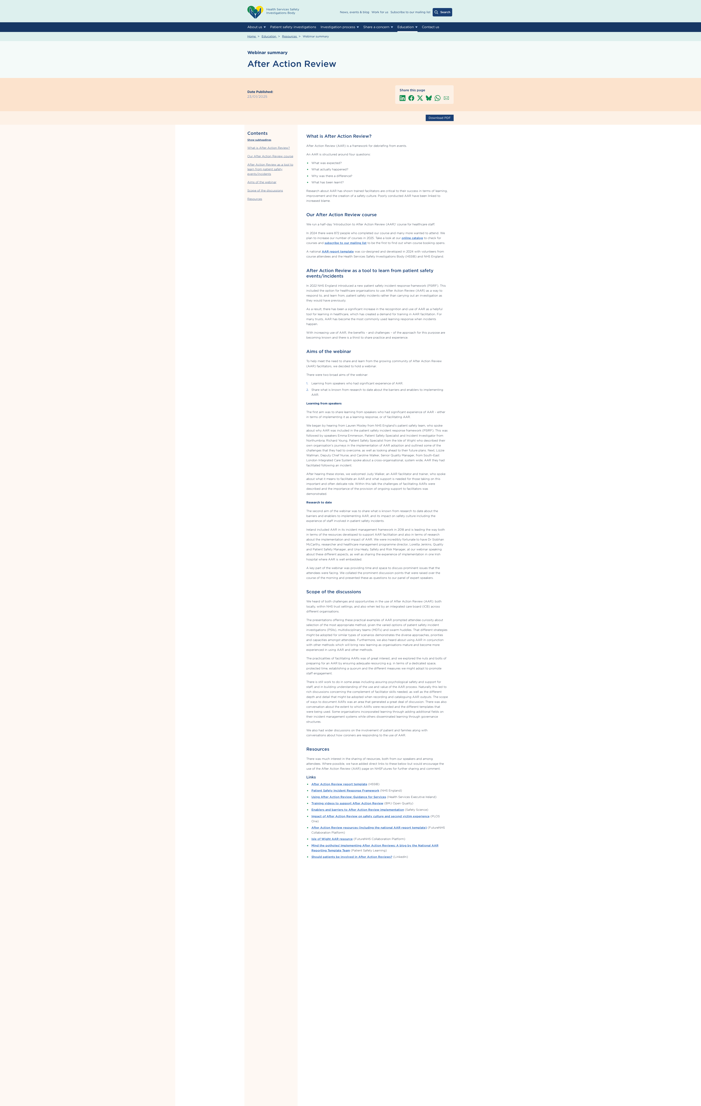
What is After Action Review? (268, 148)
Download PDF (440, 118)
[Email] (446, 98)
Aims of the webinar (261, 182)
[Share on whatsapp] (437, 98)
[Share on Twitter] (420, 98)
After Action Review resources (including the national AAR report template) (369, 827)
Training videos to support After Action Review (347, 803)
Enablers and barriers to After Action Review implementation (357, 809)
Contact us (430, 27)
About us (254, 27)
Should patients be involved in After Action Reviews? (351, 857)
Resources (290, 36)
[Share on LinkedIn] (402, 98)
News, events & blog (354, 12)
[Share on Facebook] (411, 98)
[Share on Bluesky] (429, 98)
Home (252, 36)
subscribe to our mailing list (346, 243)
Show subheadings (259, 139)
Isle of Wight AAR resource (332, 839)
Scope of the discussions (265, 190)
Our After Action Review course (270, 156)
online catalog (412, 238)
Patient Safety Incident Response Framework (345, 790)
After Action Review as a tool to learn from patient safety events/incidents (270, 169)
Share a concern (376, 27)
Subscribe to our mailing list (410, 12)
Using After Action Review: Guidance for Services (348, 797)
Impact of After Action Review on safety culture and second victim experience (370, 816)
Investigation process (338, 27)
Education (405, 27)
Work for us (379, 12)
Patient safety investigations (293, 27)
